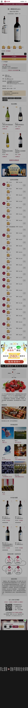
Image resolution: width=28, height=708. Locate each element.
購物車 (23, 1)
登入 (26, 1)
